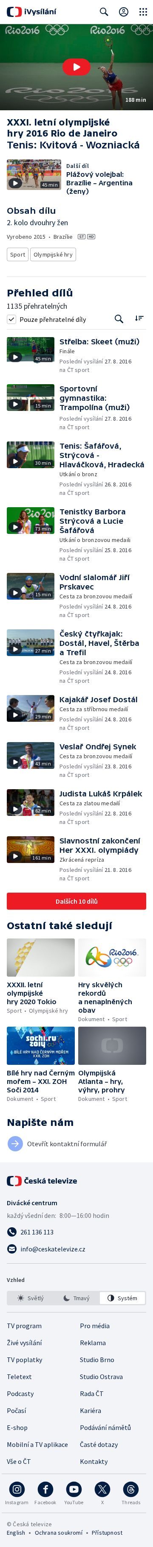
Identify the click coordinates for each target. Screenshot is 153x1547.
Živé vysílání (24, 1342)
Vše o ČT (19, 1461)
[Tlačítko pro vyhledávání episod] (119, 319)
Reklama (93, 1342)
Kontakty (94, 1461)
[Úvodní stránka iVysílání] (32, 12)
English (16, 1532)
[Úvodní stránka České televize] (42, 1181)
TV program (24, 1325)
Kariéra (90, 1410)
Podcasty (20, 1393)
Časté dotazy (99, 1444)
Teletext (19, 1376)
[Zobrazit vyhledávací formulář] (104, 12)
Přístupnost (107, 1532)
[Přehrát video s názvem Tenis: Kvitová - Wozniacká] (76, 67)
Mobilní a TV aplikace (37, 1444)
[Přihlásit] (123, 12)
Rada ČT (92, 1393)
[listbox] (76, 1298)
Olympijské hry (53, 254)
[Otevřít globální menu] (143, 12)
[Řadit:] (139, 318)
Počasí (16, 1410)
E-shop (17, 1427)
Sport (17, 254)
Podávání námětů (105, 1427)
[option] (30, 1298)
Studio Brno (97, 1359)
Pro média (95, 1325)
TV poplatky (24, 1359)
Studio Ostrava (101, 1376)
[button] (76, 67)
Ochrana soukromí (58, 1532)
